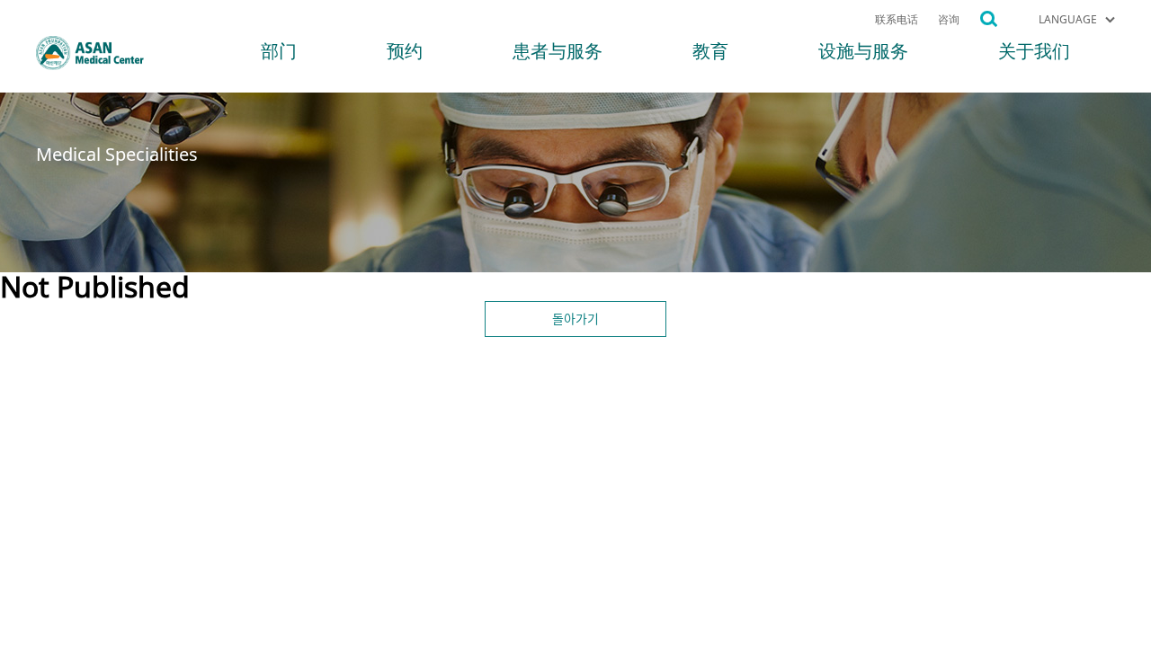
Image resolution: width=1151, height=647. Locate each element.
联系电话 (896, 20)
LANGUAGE (1068, 20)
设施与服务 (863, 53)
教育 (710, 53)
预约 (405, 53)
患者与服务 (557, 53)
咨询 (948, 20)
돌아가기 (575, 318)
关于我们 (1034, 53)
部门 (279, 53)
